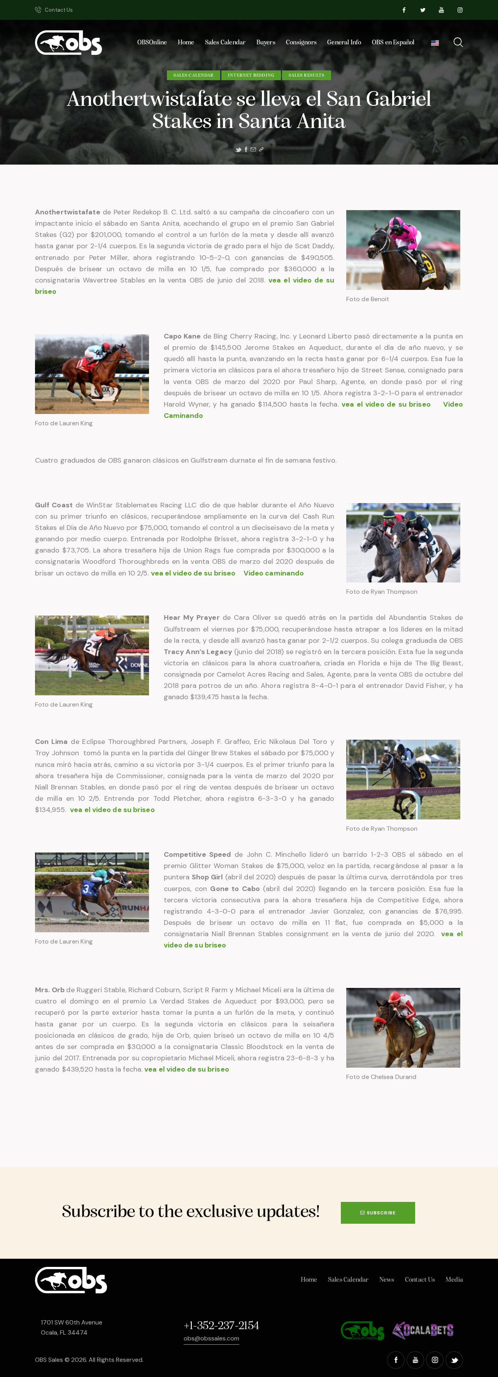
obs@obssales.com (211, 1338)
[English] (435, 45)
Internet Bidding (251, 75)
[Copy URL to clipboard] (261, 150)
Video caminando (274, 573)
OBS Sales (49, 1360)
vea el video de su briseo (387, 404)
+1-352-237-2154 (221, 1326)
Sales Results (306, 75)
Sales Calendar (194, 75)
